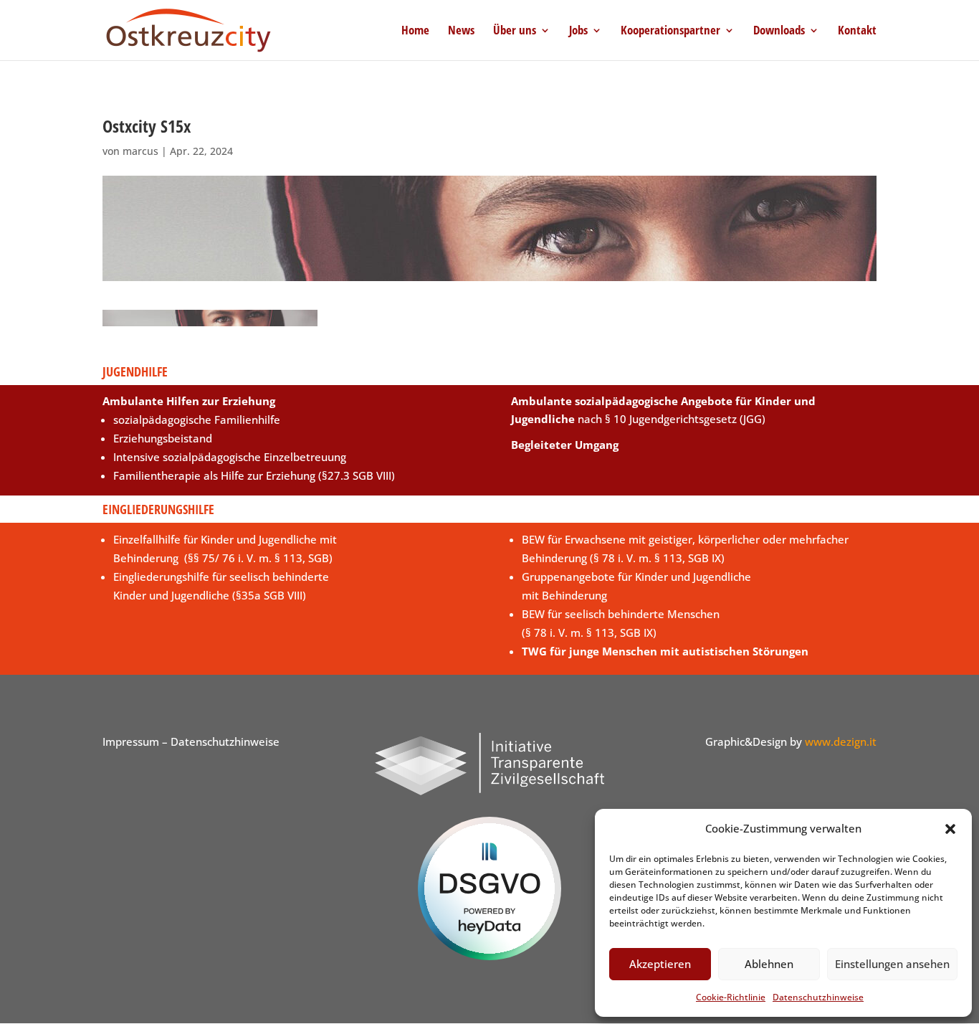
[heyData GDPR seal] (489, 956)
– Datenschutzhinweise (219, 741)
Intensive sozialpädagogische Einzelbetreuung (229, 457)
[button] (950, 829)
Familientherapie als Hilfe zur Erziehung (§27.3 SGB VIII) (254, 475)
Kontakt (857, 31)
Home (415, 31)
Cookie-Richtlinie (730, 997)
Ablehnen (769, 964)
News (461, 31)
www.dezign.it (841, 741)
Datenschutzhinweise (818, 997)
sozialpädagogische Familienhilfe (196, 419)
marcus (140, 151)
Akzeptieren (660, 964)
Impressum (130, 741)
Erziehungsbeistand (162, 438)
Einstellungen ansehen (892, 964)
